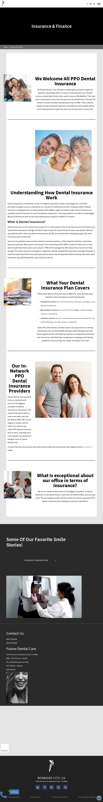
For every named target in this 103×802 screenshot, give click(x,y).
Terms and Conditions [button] (60, 797)
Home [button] (6, 47)
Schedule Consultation (36, 560)
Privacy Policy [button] (35, 797)
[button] (3, 4)
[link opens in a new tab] (38, 787)
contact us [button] (87, 447)
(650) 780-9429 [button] (11, 639)
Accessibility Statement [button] (88, 797)
